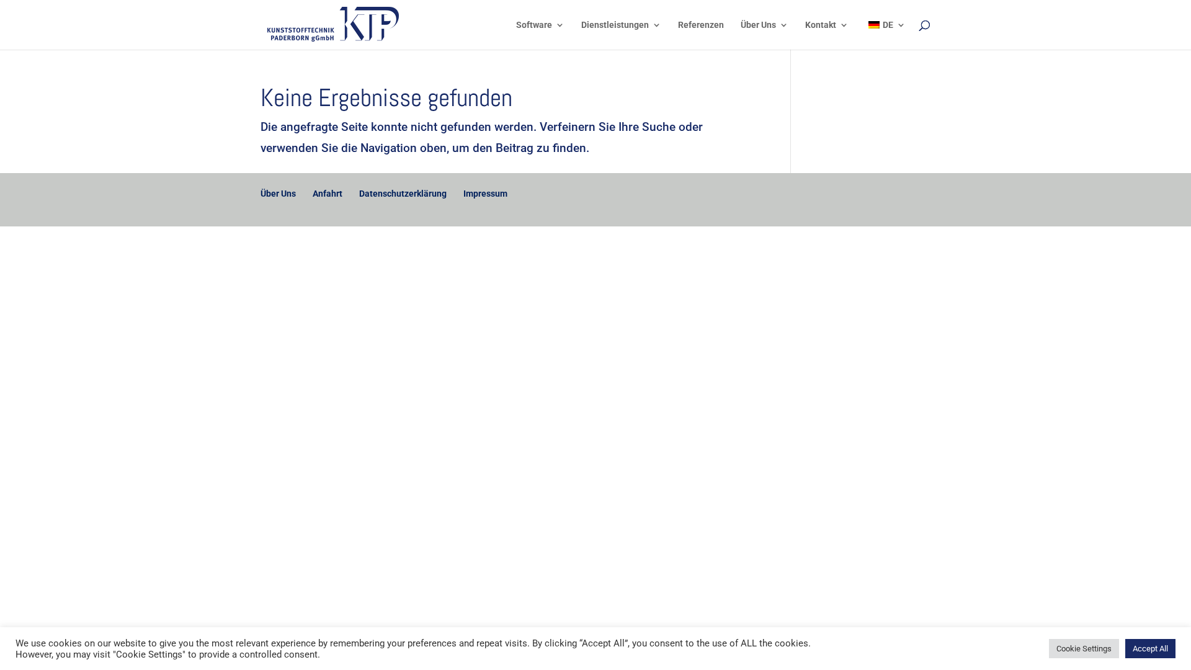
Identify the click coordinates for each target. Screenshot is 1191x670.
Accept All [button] (1150, 648)
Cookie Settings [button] (1084, 648)
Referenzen (701, 25)
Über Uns (758, 25)
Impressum (485, 194)
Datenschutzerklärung (403, 194)
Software (534, 25)
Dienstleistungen (615, 25)
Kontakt (820, 25)
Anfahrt (327, 194)
